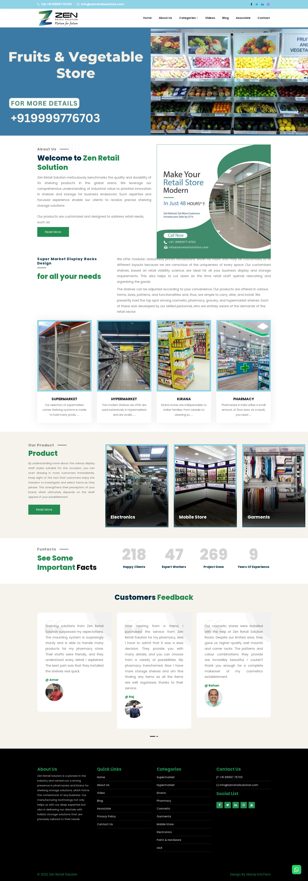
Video (101, 793)
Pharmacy (243, 398)
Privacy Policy (106, 816)
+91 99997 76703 (231, 777)
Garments (190, 517)
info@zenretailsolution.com (238, 785)
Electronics (164, 832)
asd (159, 848)
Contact (264, 18)
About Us (165, 18)
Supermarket (64, 398)
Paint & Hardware (169, 840)
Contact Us (105, 824)
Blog (225, 18)
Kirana (184, 398)
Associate (243, 18)
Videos (210, 18)
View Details (120, 523)
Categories (187, 18)
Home (147, 18)
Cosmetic (163, 808)
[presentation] (108, 491)
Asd (252, 445)
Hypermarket (124, 398)
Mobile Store (124, 517)
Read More (53, 232)
